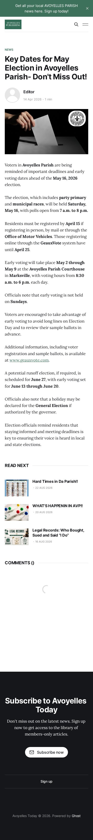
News (9, 49)
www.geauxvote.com (29, 360)
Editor (29, 91)
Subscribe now (50, 752)
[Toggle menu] (85, 24)
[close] (87, 8)
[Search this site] (76, 24)
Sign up (46, 781)
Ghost (76, 816)
